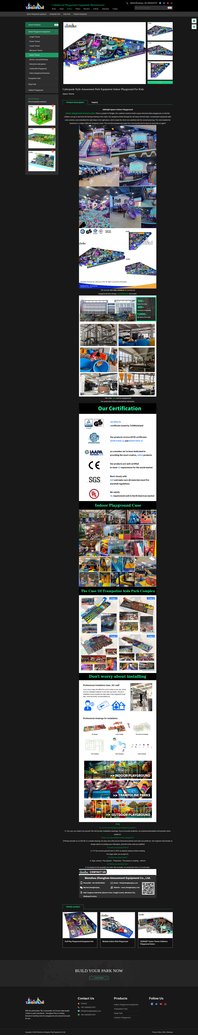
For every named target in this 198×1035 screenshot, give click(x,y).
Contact (115, 9)
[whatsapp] (194, 21)
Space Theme (34, 55)
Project (78, 9)
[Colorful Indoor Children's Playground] (41, 138)
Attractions (105, 9)
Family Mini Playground (38, 68)
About (61, 9)
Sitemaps (170, 1032)
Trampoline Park (54, 14)
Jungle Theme (34, 37)
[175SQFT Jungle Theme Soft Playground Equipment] (41, 115)
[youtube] (168, 3)
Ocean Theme (34, 41)
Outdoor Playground (80, 14)
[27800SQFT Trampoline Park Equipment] (41, 161)
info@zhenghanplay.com (91, 1011)
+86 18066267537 (150, 3)
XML (164, 1032)
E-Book (95, 9)
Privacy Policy (156, 1032)
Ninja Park (66, 14)
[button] (160, 82)
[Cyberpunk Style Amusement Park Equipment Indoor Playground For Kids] (104, 53)
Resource (87, 9)
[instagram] (171, 3)
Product (69, 9)
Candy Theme (34, 46)
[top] (194, 26)
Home (54, 9)
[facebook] (160, 3)
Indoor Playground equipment (36, 14)
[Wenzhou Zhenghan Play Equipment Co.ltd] (34, 6)
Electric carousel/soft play (38, 59)
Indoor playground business (39, 73)
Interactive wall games (37, 64)
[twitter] (164, 3)
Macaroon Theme (35, 50)
